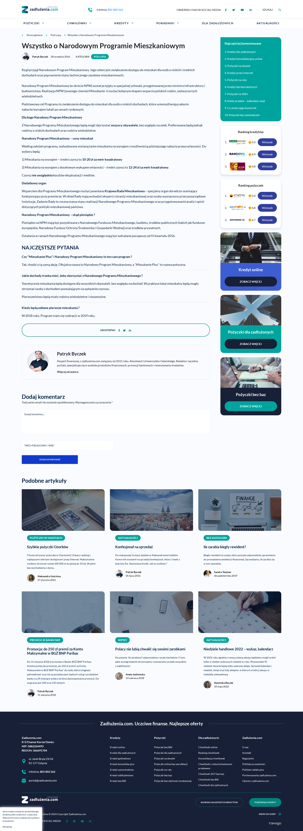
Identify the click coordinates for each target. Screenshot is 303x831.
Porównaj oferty (265, 802)
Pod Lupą (100, 56)
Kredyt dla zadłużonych (241, 51)
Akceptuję (7, 826)
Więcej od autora (67, 371)
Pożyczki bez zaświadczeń (244, 115)
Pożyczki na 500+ (237, 93)
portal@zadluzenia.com (43, 780)
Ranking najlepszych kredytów (219, 802)
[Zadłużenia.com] (40, 9)
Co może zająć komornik (241, 108)
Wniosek (267, 142)
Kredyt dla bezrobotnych (242, 86)
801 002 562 (115, 9)
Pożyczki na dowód (238, 65)
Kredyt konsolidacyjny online (244, 58)
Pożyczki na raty (237, 79)
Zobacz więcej (251, 281)
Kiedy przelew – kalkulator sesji (246, 101)
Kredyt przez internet (240, 72)
